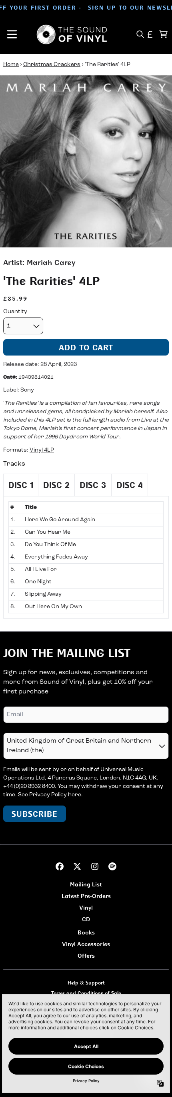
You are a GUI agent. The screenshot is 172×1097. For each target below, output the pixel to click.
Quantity (15, 312)
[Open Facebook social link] (59, 866)
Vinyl (86, 907)
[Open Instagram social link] (95, 866)
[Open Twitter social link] (77, 866)
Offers (86, 955)
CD (86, 919)
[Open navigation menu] (12, 34)
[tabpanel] (86, 557)
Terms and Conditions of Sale (86, 993)
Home (11, 65)
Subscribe (35, 813)
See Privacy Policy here (49, 795)
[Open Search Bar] (140, 34)
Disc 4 (129, 485)
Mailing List (86, 884)
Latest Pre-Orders (86, 895)
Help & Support (86, 983)
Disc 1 (20, 485)
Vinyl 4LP (42, 450)
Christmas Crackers (51, 65)
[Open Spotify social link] (112, 866)
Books (86, 932)
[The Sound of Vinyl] (72, 34)
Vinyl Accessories (86, 943)
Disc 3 (93, 485)
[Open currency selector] (150, 34)
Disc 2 (56, 485)
